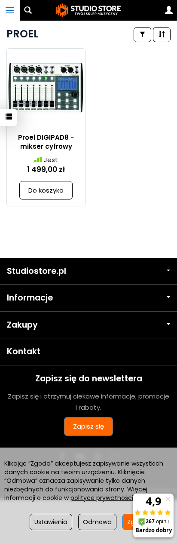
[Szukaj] (28, 10)
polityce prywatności (101, 498)
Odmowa (97, 522)
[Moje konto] (169, 10)
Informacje (30, 298)
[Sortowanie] (162, 34)
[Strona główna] (88, 10)
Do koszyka (46, 190)
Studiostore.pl (36, 271)
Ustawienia (50, 522)
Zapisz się (88, 426)
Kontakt (23, 351)
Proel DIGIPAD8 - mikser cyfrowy (46, 141)
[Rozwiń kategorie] (10, 10)
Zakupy (22, 325)
